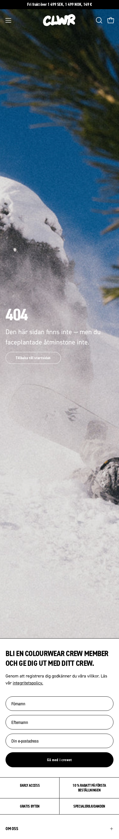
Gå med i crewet (59, 759)
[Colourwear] (59, 20)
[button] (98, 20)
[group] (59, 4)
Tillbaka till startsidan (33, 357)
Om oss (12, 828)
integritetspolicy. (28, 683)
